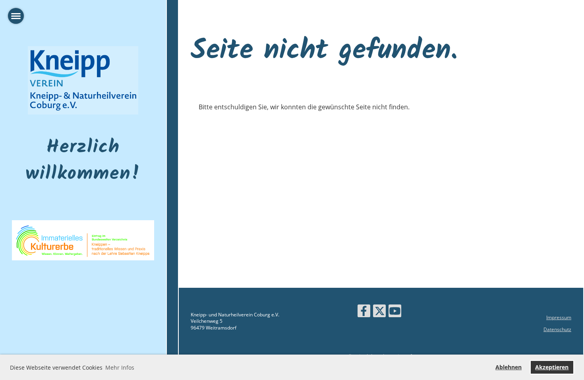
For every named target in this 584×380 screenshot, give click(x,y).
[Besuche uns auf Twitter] (379, 312)
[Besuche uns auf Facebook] (364, 312)
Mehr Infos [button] (119, 367)
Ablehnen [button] (508, 367)
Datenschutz (557, 329)
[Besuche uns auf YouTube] (395, 312)
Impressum (558, 317)
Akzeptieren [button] (552, 367)
